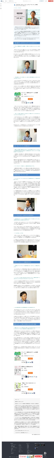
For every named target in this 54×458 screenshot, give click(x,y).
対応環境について (29, 452)
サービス (28, 449)
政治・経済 (20, 445)
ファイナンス (20, 446)
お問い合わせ (28, 453)
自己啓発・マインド (13, 445)
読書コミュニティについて (29, 451)
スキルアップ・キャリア (13, 444)
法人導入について (29, 450)
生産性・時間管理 (13, 446)
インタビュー (5, 2)
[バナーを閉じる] (42, 454)
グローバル (20, 444)
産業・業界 (12, 453)
